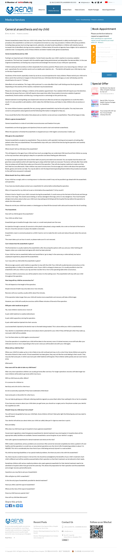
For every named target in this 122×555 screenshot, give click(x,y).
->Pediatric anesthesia (97, 19)
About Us (42, 10)
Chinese (110, 2)
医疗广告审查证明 (64, 551)
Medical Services (53, 10)
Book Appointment (108, 10)
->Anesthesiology (85, 19)
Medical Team (67, 10)
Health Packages (93, 10)
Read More (8, 537)
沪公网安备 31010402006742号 (84, 551)
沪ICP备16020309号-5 (51, 551)
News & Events (80, 10)
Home (78, 19)
